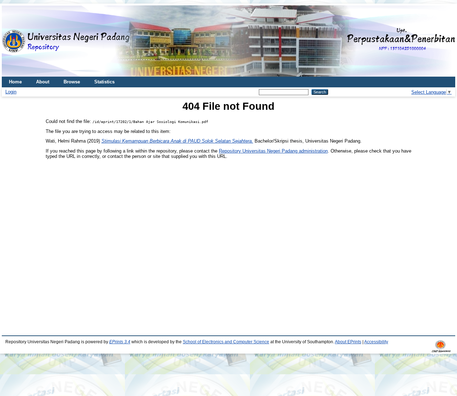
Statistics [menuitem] (104, 81)
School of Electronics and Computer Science (226, 342)
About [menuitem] (42, 81)
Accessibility (376, 342)
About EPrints (348, 342)
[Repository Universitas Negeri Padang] (12, 41)
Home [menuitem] (15, 81)
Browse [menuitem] (72, 81)
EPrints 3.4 (119, 342)
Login (10, 91)
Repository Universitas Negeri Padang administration (273, 151)
